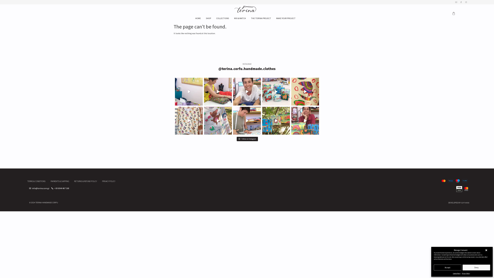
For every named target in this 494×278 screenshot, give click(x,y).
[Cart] (453, 13)
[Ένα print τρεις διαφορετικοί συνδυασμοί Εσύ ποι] (218, 92)
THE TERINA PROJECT (261, 18)
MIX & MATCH (240, 18)
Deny (476, 267)
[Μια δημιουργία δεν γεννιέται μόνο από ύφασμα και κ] (189, 121)
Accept (447, 267)
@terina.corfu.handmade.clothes (247, 68)
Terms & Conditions (36, 181)
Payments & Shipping (60, 181)
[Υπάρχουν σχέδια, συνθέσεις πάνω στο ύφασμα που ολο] (305, 92)
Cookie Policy (457, 273)
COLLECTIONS (222, 18)
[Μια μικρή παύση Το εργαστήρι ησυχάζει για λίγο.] (189, 92)
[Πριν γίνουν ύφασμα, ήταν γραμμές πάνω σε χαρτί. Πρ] (276, 121)
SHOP (208, 18)
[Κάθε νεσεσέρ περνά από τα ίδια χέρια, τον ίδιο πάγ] (276, 92)
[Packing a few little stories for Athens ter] (305, 121)
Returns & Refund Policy (85, 181)
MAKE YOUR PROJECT (285, 18)
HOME (198, 18)
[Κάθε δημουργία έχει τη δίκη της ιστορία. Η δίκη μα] (218, 121)
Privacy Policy (466, 273)
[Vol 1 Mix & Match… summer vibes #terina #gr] (247, 92)
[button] (486, 250)
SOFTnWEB (465, 203)
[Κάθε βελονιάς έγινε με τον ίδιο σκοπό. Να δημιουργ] (247, 121)
